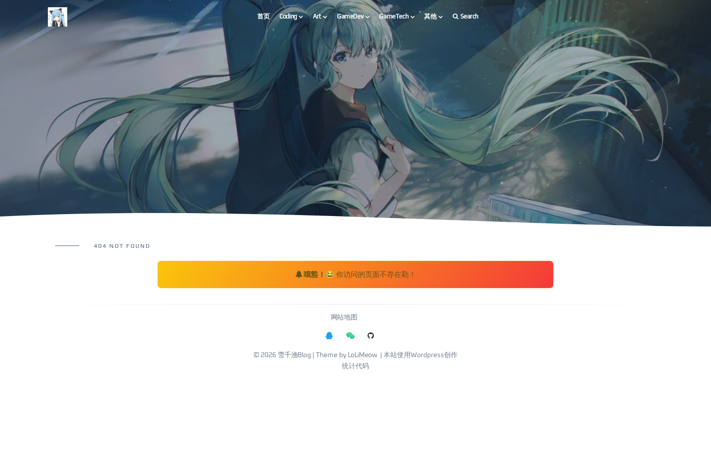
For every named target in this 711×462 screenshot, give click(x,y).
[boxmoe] (57, 16)
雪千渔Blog (294, 355)
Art (317, 16)
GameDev (350, 16)
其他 (430, 16)
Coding (288, 16)
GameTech (393, 16)
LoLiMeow (362, 355)
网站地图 (344, 317)
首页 (263, 16)
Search (469, 16)
